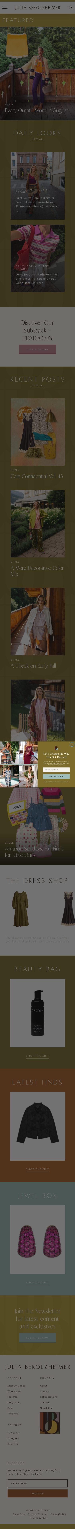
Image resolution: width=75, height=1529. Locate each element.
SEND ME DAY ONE (56, 776)
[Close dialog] (72, 745)
